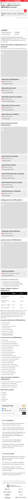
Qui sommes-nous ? (7, 480)
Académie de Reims (11, 3)
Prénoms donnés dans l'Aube (8, 369)
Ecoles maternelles (7, 32)
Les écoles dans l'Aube (7, 334)
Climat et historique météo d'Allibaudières (11, 357)
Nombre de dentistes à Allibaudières (10, 366)
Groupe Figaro (12, 483)
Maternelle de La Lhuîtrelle (10, 114)
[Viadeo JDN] (20, 495)
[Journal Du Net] (20, 489)
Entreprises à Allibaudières (8, 371)
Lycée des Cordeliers (8, 271)
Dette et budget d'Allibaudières (9, 355)
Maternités (4, 394)
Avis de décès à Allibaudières (8, 352)
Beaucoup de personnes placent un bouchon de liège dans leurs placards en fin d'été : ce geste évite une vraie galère (13, 458)
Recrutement (22, 480)
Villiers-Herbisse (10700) (7, 331)
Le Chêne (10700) (6, 328)
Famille (4, 408)
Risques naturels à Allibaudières (9, 364)
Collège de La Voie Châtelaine (11, 231)
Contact (13, 480)
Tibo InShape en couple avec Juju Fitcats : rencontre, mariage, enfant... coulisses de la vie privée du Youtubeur (13, 468)
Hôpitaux (4, 401)
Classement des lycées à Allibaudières (10, 345)
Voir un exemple (22, 408)
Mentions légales (6, 483)
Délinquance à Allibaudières (8, 360)
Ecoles (4, 3)
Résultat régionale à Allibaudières (9, 343)
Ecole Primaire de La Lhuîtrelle (11, 191)
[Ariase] (7, 497)
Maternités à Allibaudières (8, 347)
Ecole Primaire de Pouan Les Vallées (13, 173)
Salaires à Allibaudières (7, 350)
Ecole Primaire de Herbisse (10, 156)
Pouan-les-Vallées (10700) (8, 101)
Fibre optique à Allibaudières (8, 367)
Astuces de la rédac (7, 410)
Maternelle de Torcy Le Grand (11, 105)
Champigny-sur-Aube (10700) (8, 326)
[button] (2, 52)
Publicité (17, 480)
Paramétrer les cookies (16, 482)
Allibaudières (5, 340)
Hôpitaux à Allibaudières (7, 374)
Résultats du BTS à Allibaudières (9, 387)
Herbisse (9, 13)
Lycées (17, 34)
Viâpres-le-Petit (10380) (7, 329)
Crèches (4, 395)
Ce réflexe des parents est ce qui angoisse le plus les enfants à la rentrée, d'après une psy (13, 474)
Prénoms (4, 392)
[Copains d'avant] (7, 495)
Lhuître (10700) (6, 118)
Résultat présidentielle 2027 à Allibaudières (12, 381)
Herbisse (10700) (6, 160)
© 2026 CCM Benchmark (20, 483)
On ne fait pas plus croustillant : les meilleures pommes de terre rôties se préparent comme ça (13, 463)
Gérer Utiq (23, 482)
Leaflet (25, 76)
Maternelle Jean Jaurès (9, 88)
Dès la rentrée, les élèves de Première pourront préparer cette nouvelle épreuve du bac (13, 424)
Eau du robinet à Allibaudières (9, 341)
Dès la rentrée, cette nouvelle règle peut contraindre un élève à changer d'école (11, 440)
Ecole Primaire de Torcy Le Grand (12, 182)
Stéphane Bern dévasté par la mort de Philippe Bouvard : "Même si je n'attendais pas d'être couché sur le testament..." (13, 446)
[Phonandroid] (20, 497)
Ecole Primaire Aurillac (9, 165)
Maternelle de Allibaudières (10, 79)
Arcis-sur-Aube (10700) (8, 92)
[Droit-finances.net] (20, 492)
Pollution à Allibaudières (7, 362)
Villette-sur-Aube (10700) (7, 333)
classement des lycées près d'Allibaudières (13, 283)
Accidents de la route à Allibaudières (10, 359)
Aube (19, 3)
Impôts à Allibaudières (7, 354)
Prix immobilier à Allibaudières (9, 372)
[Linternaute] (7, 492)
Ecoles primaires (6, 34)
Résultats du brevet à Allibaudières (10, 385)
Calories (4, 397)
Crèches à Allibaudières (7, 348)
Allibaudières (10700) (8, 83)
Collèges (17, 32)
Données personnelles (7, 482)
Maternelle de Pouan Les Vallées (12, 97)
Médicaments (5, 399)
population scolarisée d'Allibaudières (11, 282)
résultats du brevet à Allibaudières (11, 285)
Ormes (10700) (5, 324)
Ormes (14, 13)
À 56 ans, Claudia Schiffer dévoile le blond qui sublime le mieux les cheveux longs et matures (13, 428)
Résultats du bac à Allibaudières (9, 383)
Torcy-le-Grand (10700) (8, 109)
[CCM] (7, 489)
